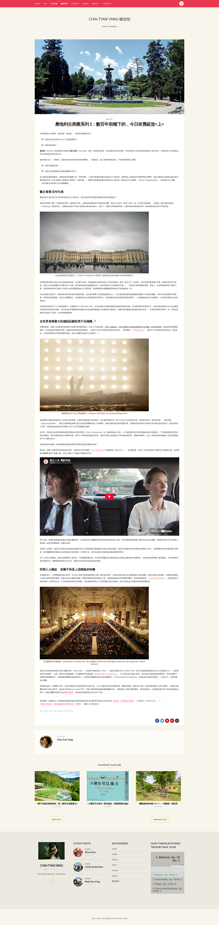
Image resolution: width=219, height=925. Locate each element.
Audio (114, 849)
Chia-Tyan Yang (65, 739)
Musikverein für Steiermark (106, 674)
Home (37, 4)
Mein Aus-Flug (92, 881)
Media (95, 4)
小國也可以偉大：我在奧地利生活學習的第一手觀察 (60, 704)
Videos (115, 876)
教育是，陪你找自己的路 (123, 701)
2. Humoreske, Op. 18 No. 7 (167, 879)
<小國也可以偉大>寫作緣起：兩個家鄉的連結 (107, 803)
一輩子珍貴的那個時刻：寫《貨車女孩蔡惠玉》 (57, 803)
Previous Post (160, 819)
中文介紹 (54, 4)
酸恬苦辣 (64, 4)
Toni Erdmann (97, 450)
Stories (75, 4)
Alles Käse (90, 852)
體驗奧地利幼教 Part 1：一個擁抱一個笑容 (158, 803)
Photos (115, 859)
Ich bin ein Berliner (94, 866)
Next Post (57, 819)
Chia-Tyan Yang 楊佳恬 (109, 18)
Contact (107, 4)
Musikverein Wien (157, 578)
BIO (45, 4)
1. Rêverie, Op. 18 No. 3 (165, 874)
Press (85, 4)
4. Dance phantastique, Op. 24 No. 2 (167, 889)
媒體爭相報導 (68, 692)
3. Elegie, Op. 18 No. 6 (164, 883)
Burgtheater (139, 330)
